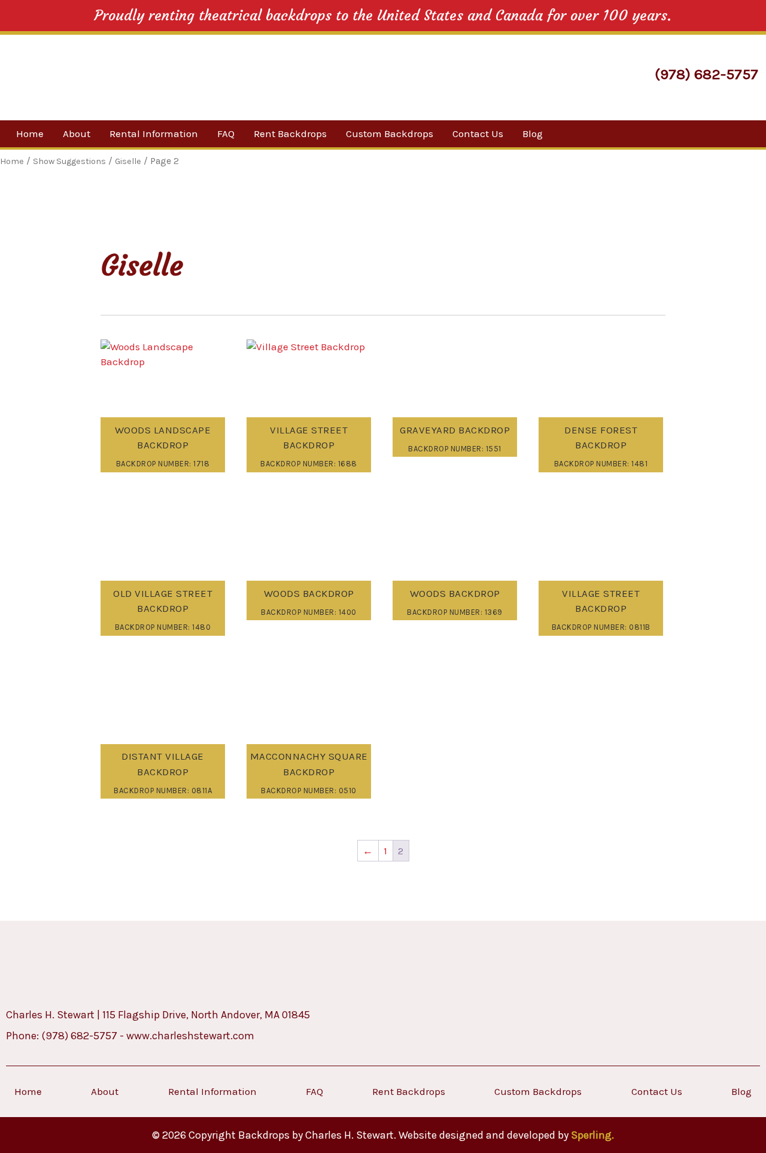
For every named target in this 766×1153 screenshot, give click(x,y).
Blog (532, 133)
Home (30, 133)
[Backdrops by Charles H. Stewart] (112, 75)
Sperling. (592, 1135)
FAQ (226, 133)
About (76, 133)
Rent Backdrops (290, 133)
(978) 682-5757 (706, 74)
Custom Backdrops (389, 133)
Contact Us (477, 133)
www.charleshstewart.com (190, 1035)
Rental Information (154, 133)
